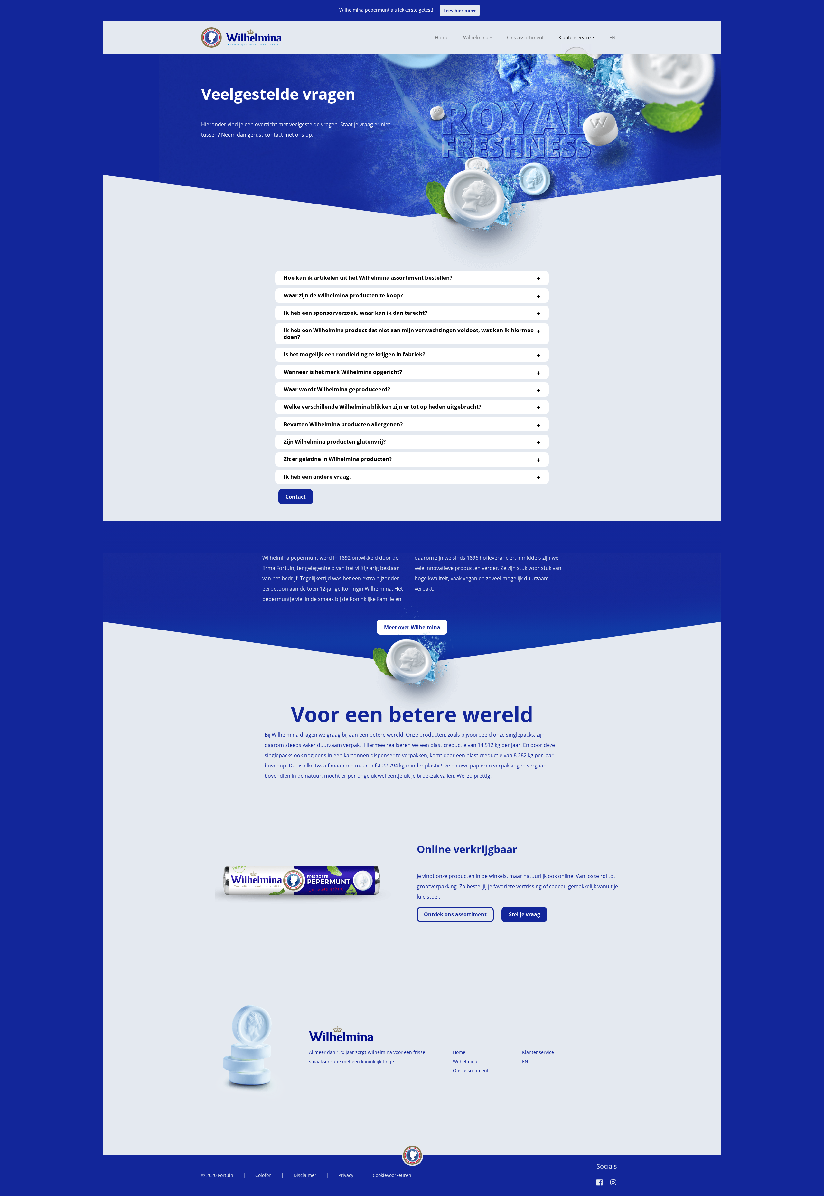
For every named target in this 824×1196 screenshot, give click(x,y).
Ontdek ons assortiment (455, 914)
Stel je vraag (524, 914)
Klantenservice (574, 37)
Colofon (263, 1175)
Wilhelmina (475, 37)
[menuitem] (612, 37)
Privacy (345, 1175)
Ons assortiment (525, 37)
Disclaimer (305, 1175)
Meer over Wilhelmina (412, 627)
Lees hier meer (459, 10)
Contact (296, 496)
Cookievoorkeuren (392, 1175)
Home (441, 37)
